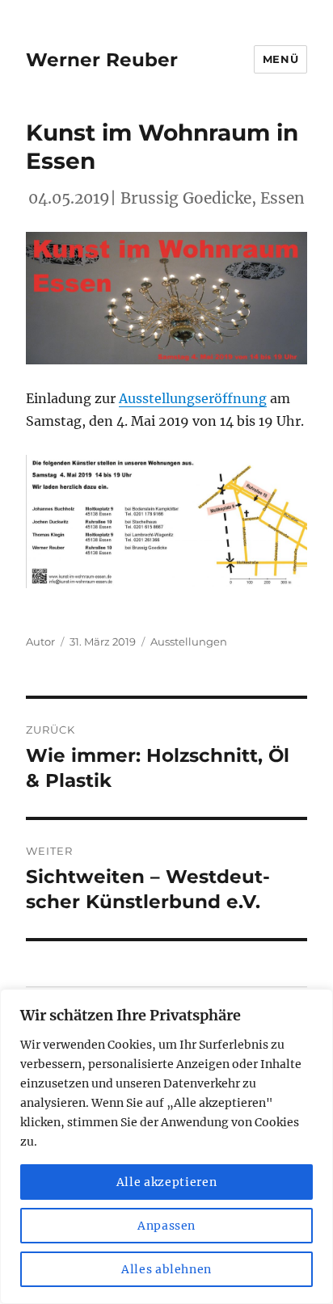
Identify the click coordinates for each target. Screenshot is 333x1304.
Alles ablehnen (166, 1269)
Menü (280, 59)
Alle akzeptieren (166, 1182)
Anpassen (166, 1225)
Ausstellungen (188, 641)
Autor (40, 641)
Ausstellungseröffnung (193, 398)
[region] (166, 1146)
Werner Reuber (102, 59)
